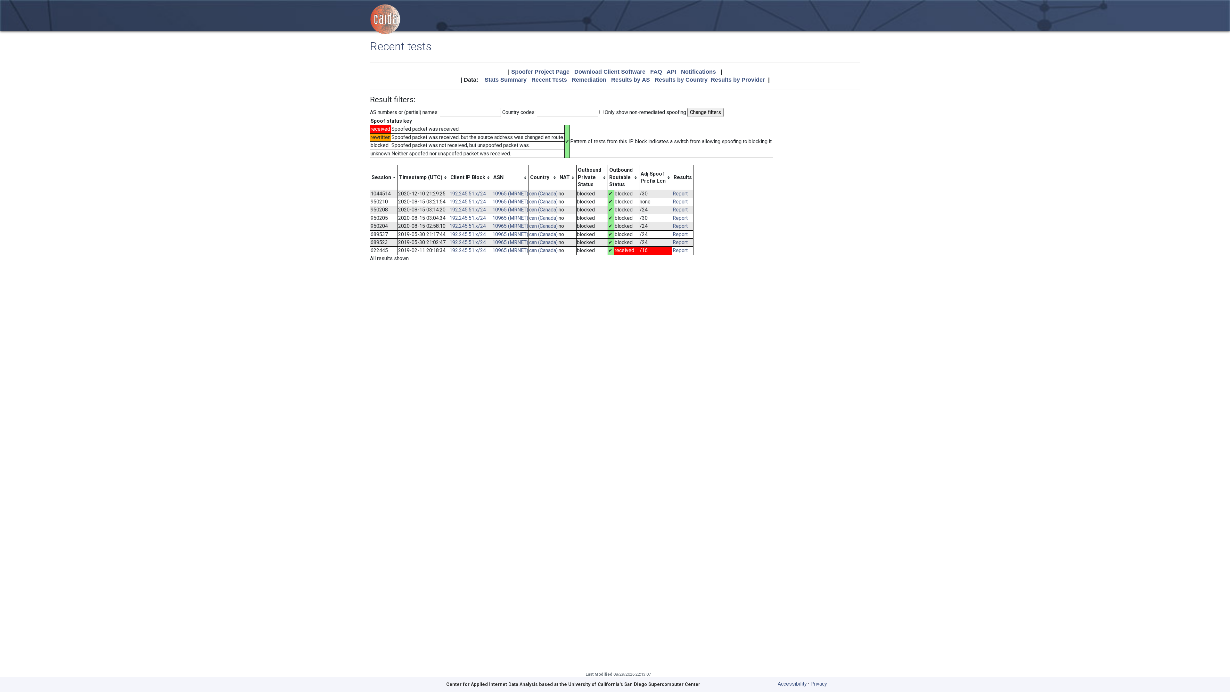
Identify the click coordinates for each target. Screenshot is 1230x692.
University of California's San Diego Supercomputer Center (634, 684)
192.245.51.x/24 (467, 194)
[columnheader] (384, 177)
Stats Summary (506, 80)
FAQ (656, 72)
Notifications (698, 72)
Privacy (818, 684)
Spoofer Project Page (540, 72)
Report (680, 194)
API (671, 72)
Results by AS (630, 80)
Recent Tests (549, 80)
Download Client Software (609, 72)
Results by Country (681, 80)
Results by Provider (738, 80)
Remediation (589, 80)
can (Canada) (543, 194)
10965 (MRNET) (510, 194)
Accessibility (792, 684)
